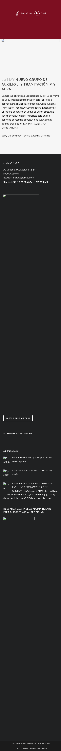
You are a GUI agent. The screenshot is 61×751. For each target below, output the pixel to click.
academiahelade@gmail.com (18, 177)
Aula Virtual (26, 13)
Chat (43, 13)
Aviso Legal (15, 743)
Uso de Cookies (44, 743)
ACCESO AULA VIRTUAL (18, 418)
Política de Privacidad (29, 743)
